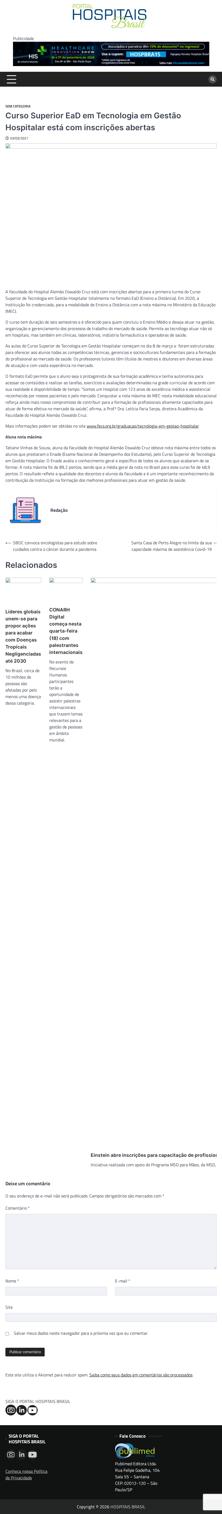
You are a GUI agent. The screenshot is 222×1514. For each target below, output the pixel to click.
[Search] (212, 79)
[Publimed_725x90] (111, 64)
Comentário (17, 1208)
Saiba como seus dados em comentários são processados (140, 1375)
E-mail (122, 1281)
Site (9, 1307)
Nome (12, 1281)
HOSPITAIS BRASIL (127, 1506)
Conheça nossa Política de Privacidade (26, 1474)
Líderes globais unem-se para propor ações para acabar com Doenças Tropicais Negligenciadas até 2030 (23, 636)
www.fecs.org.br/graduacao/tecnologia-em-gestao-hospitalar (143, 426)
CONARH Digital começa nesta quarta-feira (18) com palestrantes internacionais (66, 631)
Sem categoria (18, 106)
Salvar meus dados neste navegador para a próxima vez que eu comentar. (81, 1333)
